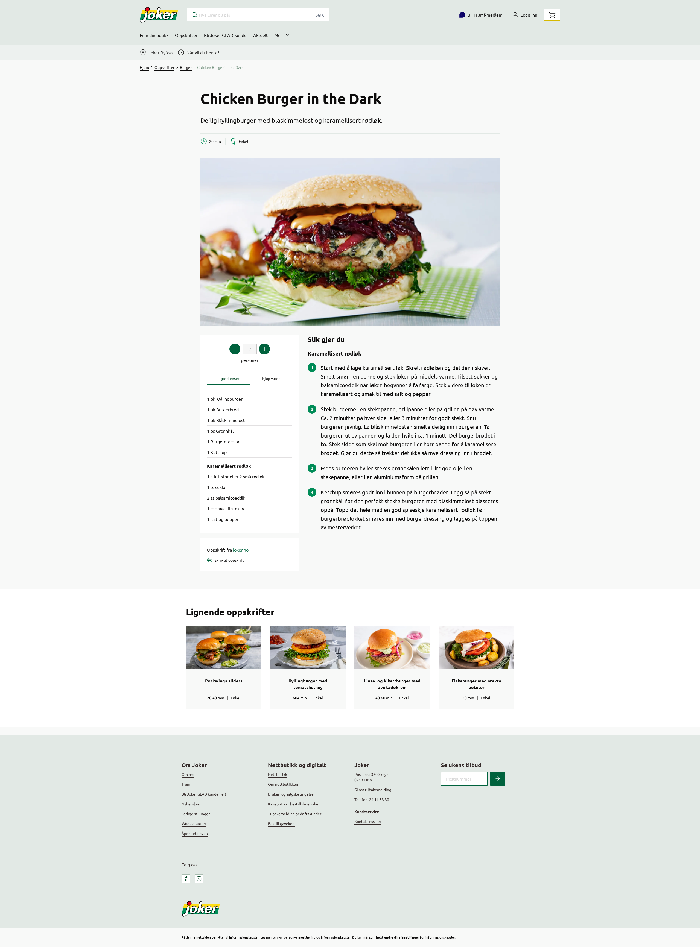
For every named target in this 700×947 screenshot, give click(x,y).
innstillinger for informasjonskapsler (428, 937)
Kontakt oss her (367, 821)
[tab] (228, 378)
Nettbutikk (277, 774)
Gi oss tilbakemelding (372, 789)
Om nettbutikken (283, 784)
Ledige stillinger (196, 813)
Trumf (187, 784)
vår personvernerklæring (297, 937)
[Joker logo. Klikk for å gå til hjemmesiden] (159, 15)
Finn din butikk (154, 35)
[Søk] (497, 779)
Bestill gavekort (281, 823)
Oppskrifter (186, 35)
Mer (278, 35)
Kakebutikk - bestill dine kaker (294, 803)
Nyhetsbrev (192, 803)
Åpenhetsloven (195, 833)
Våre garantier (194, 823)
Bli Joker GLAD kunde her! (204, 793)
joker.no (241, 549)
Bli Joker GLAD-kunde (225, 35)
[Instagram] (199, 878)
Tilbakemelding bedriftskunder (294, 813)
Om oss (188, 774)
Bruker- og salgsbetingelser (291, 793)
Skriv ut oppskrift (229, 560)
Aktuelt (260, 35)
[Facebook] (186, 878)
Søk (320, 14)
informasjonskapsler (336, 937)
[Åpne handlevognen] (552, 15)
